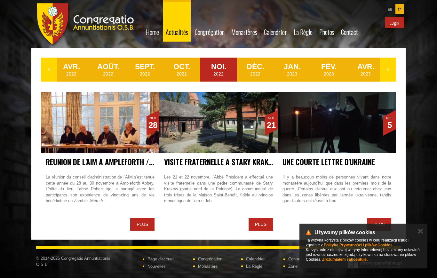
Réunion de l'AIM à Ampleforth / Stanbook (114, 161)
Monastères (244, 32)
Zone (293, 266)
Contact (349, 32)
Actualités (177, 32)
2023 (292, 69)
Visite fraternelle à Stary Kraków (220, 161)
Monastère (208, 266)
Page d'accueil (160, 259)
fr (399, 9)
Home (152, 32)
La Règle (303, 32)
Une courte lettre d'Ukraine (328, 161)
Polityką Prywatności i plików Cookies (358, 245)
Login (394, 22)
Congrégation (210, 32)
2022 (71, 69)
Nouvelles (156, 266)
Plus (142, 224)
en (390, 9)
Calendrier (275, 32)
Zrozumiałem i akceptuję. (345, 259)
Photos (326, 32)
